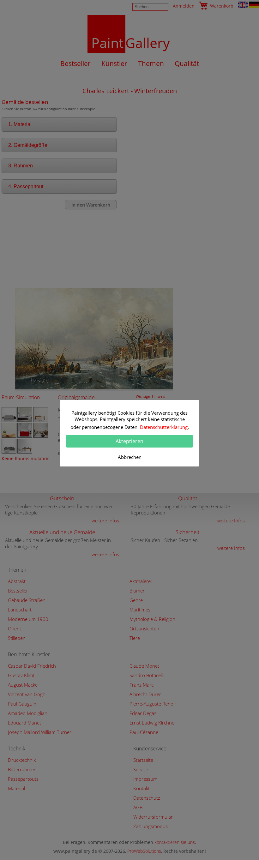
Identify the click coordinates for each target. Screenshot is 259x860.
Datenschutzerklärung (164, 427)
